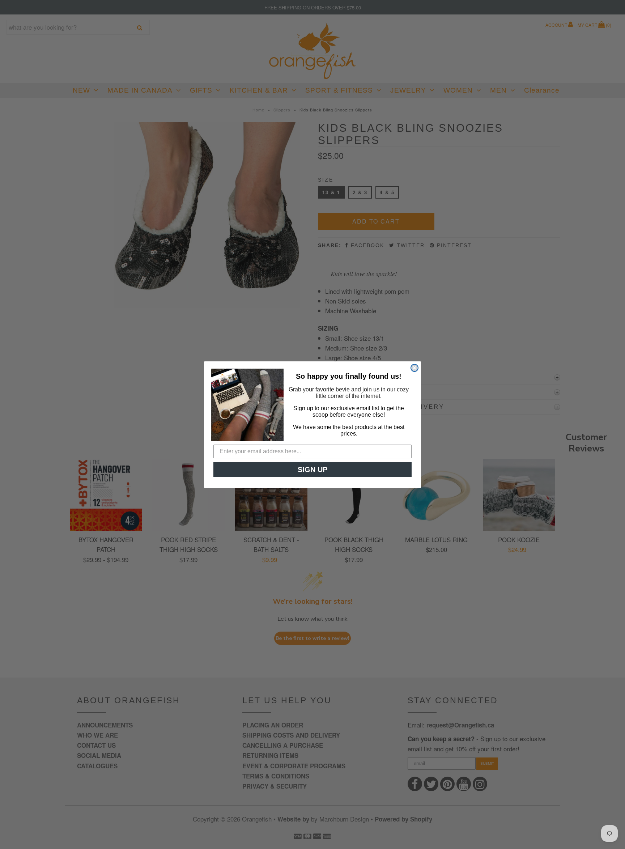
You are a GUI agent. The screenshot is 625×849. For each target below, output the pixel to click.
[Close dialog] (414, 368)
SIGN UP (312, 470)
